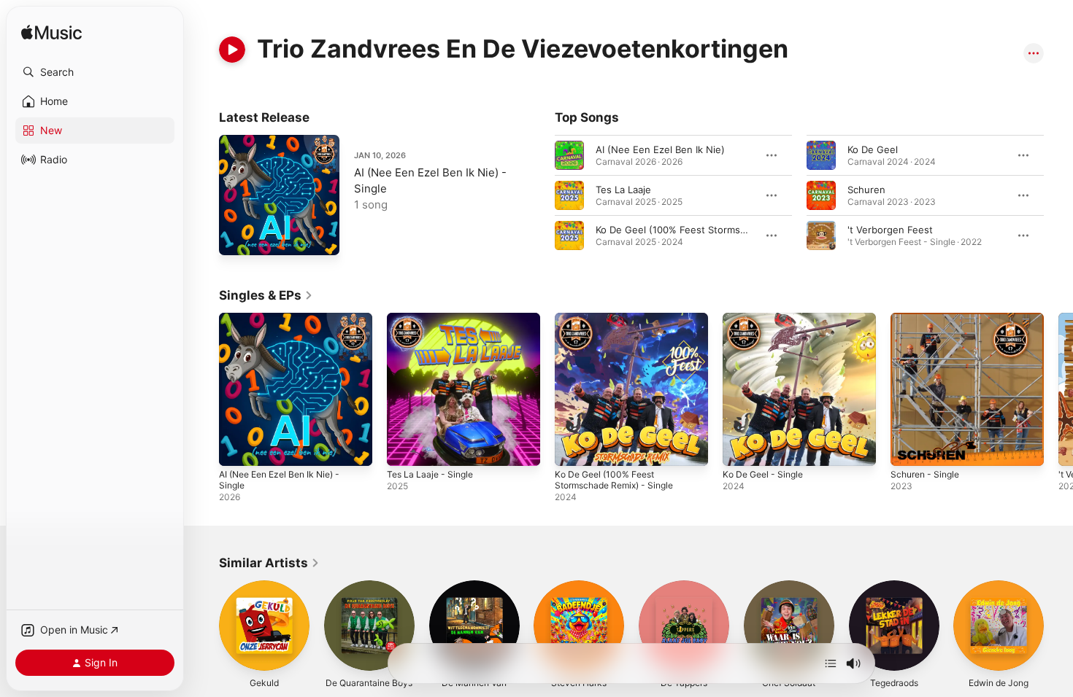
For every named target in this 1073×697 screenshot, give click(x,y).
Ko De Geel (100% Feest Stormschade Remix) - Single (620, 324)
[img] (51, 33)
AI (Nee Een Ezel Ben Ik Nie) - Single (287, 324)
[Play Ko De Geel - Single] (741, 448)
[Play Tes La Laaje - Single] (405, 448)
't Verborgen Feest (890, 229)
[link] (266, 295)
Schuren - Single (928, 318)
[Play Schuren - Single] (909, 448)
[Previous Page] (540, 195)
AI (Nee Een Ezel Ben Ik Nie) (660, 149)
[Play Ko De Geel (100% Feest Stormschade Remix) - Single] (573, 448)
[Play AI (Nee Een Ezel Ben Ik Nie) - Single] (237, 237)
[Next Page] (1058, 195)
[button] (95, 72)
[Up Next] (830, 663)
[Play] (232, 49)
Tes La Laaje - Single (433, 318)
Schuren (866, 189)
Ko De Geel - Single (767, 318)
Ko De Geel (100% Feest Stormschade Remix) (698, 229)
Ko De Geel (872, 149)
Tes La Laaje (623, 189)
